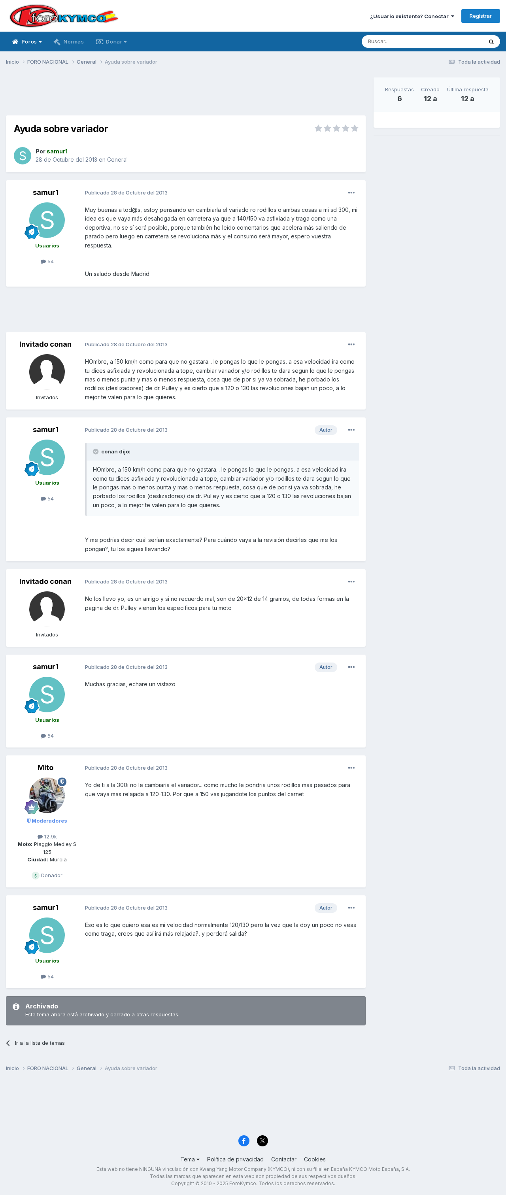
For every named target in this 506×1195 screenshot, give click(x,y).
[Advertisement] (186, 95)
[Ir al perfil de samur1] (22, 155)
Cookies (315, 1159)
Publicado (126, 192)
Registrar (481, 16)
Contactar (283, 1159)
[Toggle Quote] (96, 451)
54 (50, 261)
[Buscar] (491, 41)
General (117, 159)
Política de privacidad (235, 1159)
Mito (45, 767)
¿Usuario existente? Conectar (410, 16)
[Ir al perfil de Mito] (47, 795)
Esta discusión (455, 41)
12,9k (50, 836)
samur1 (46, 192)
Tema (188, 1159)
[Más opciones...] (351, 193)
